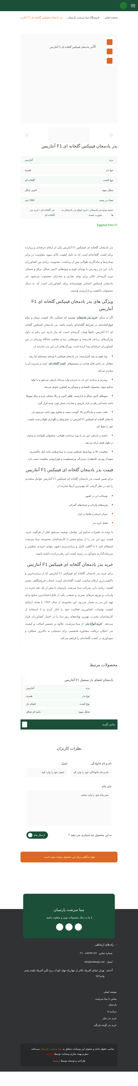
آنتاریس (29, 160)
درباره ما (112, 1011)
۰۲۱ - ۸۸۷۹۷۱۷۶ (88, 953)
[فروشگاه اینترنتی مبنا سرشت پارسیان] (7, 5)
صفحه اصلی (111, 18)
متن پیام (106, 786)
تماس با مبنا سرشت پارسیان (106, 1002)
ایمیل (63, 763)
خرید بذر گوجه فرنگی (105, 1025)
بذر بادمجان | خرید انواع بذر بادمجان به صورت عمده (82, 212)
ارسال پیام (39, 835)
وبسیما (56, 1060)
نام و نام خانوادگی (101, 763)
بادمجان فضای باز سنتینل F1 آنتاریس (89, 680)
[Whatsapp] (69, 927)
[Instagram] (78, 927)
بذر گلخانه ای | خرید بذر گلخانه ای (42, 212)
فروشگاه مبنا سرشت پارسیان (83, 18)
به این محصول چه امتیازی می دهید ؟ (90, 835)
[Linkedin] (59, 927)
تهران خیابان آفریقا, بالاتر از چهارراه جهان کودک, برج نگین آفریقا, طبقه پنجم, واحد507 (64, 973)
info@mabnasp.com (94, 961)
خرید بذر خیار (110, 1018)
